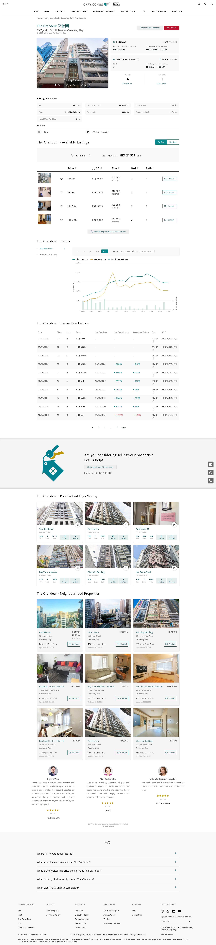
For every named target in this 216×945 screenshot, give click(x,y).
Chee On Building (144, 740)
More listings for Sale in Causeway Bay (110, 231)
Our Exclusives (24, 919)
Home (39, 18)
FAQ (134, 910)
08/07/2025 (43, 364)
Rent (20, 915)
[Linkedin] (174, 911)
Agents (50, 904)
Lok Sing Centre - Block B (51, 740)
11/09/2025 (43, 355)
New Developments (26, 927)
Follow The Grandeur (151, 27)
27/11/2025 (43, 338)
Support (136, 904)
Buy (19, 910)
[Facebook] (168, 911)
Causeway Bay (67, 18)
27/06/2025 (43, 372)
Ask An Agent (109, 915)
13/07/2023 (43, 415)
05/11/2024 (43, 398)
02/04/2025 (43, 389)
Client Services (26, 904)
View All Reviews (108, 826)
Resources (109, 904)
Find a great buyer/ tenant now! (100, 467)
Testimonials (80, 923)
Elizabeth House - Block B (51, 686)
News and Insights (111, 910)
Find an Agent (52, 910)
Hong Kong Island (51, 18)
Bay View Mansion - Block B (101, 686)
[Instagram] (162, 911)
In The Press (80, 927)
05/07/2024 (43, 406)
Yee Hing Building (144, 632)
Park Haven (44, 632)
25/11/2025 (43, 347)
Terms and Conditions (38, 935)
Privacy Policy (23, 935)
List (19, 923)
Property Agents (82, 919)
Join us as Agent (53, 915)
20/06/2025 (43, 381)
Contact (173, 27)
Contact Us (137, 915)
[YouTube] (179, 911)
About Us (80, 904)
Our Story (79, 910)
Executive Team (81, 915)
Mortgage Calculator (113, 923)
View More (127, 83)
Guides (107, 919)
